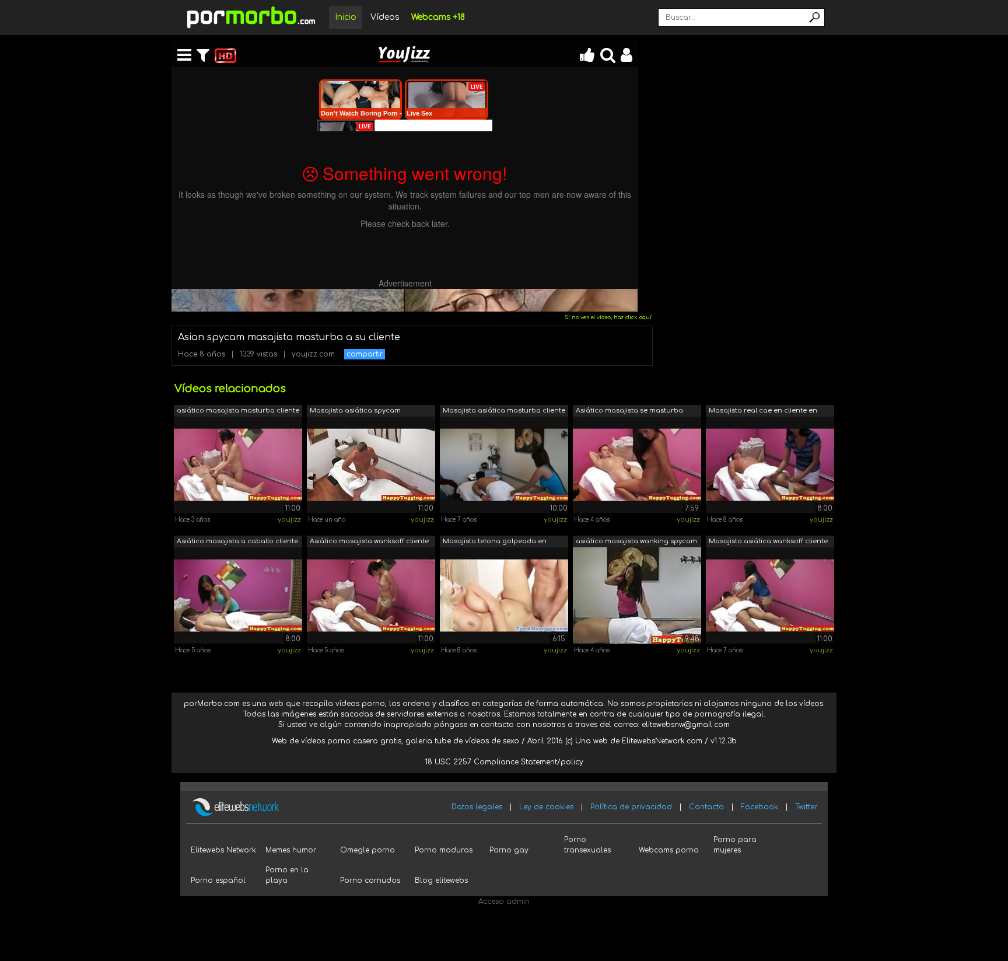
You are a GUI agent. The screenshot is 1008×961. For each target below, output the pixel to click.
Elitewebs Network (223, 850)
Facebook (759, 807)
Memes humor (290, 850)
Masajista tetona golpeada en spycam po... (495, 542)
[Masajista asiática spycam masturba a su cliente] (371, 464)
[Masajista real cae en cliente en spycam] (770, 464)
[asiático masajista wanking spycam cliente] (637, 595)
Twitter (806, 807)
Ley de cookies (546, 807)
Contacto (706, 807)
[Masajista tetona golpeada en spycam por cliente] (504, 595)
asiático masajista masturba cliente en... (238, 412)
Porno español (218, 880)
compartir (364, 354)
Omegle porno (367, 850)
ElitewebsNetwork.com (662, 741)
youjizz (289, 519)
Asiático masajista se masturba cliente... (629, 412)
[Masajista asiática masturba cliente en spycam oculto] (504, 464)
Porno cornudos (370, 880)
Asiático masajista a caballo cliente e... (237, 542)
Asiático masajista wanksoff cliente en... (369, 542)
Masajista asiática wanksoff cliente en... (768, 542)
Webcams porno (669, 850)
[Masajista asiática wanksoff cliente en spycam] (770, 595)
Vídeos (385, 17)
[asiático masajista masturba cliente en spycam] (238, 464)
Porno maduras (444, 850)
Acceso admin (504, 901)
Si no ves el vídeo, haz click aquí (608, 317)
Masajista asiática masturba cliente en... (504, 412)
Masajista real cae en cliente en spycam (763, 412)
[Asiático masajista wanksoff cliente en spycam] (371, 595)
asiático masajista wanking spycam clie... (636, 542)
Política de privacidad (631, 807)
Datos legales (477, 807)
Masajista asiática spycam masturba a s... (355, 412)
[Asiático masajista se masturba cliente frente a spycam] (637, 464)
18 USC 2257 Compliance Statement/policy (504, 762)
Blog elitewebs (441, 880)
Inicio (345, 17)
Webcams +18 (438, 17)
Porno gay (508, 850)
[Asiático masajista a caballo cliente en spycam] (238, 595)
